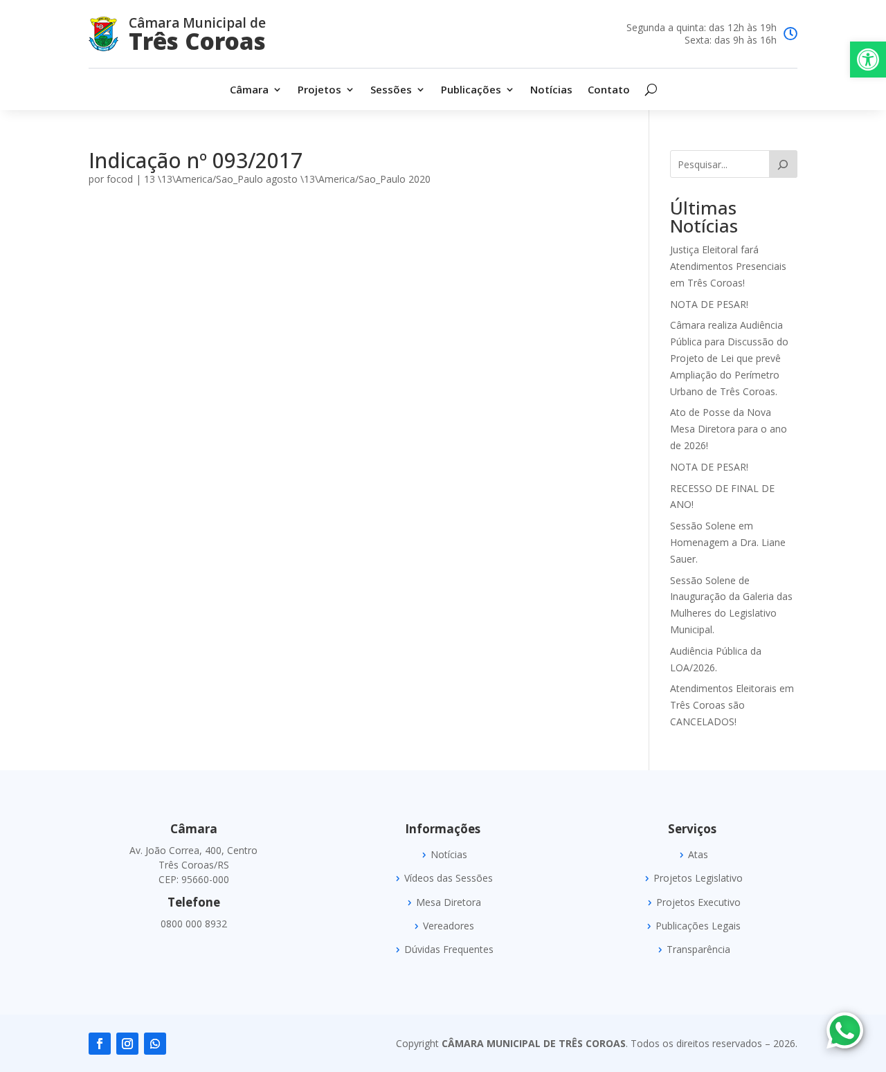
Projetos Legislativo (698, 878)
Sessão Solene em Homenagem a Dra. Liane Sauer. (728, 542)
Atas (698, 854)
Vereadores (448, 926)
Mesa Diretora (448, 902)
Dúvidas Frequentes (449, 949)
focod (120, 178)
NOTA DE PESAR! (709, 304)
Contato (609, 90)
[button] (868, 60)
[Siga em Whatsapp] (155, 1044)
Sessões (391, 90)
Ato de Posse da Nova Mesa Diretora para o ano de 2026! (728, 429)
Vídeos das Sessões (448, 878)
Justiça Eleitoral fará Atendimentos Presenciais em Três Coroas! (728, 266)
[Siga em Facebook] (100, 1044)
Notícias (551, 90)
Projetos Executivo (698, 902)
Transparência (698, 949)
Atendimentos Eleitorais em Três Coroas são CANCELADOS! (732, 705)
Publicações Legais (698, 926)
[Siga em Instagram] (127, 1044)
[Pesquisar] (783, 164)
